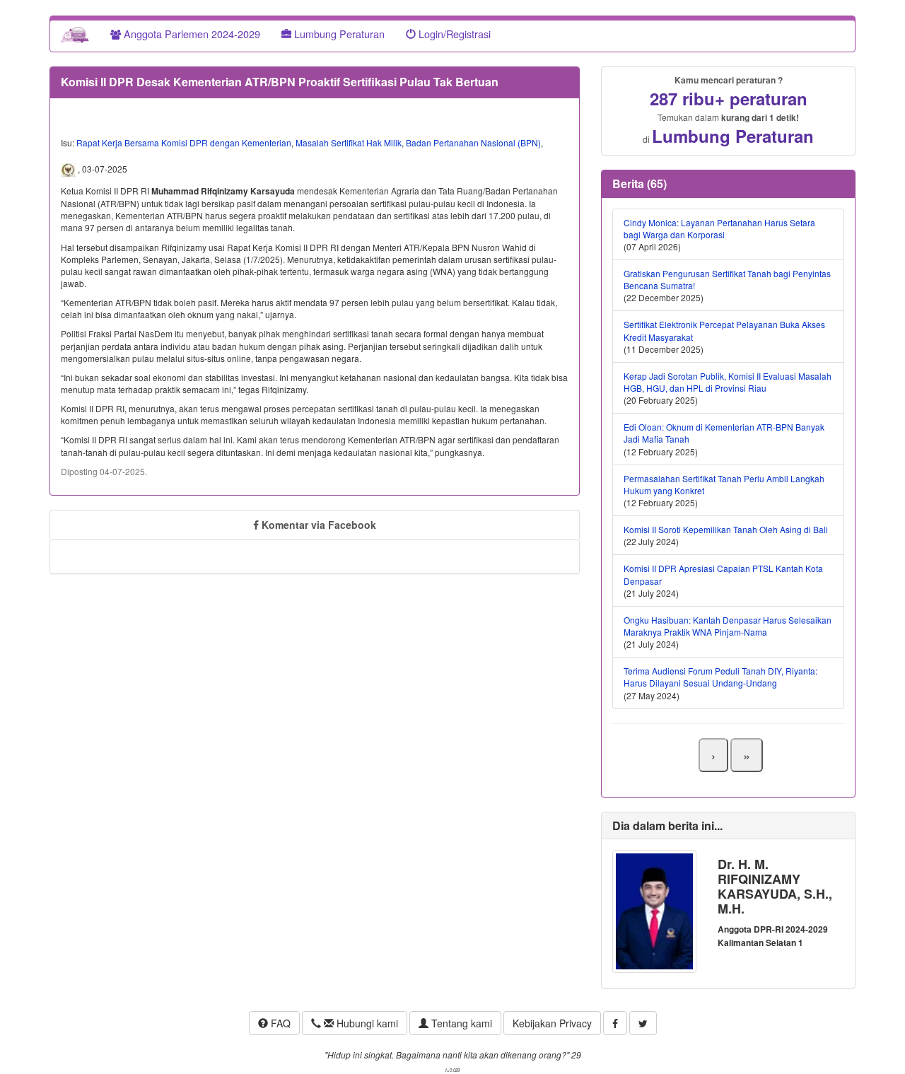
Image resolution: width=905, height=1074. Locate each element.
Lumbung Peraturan (338, 33)
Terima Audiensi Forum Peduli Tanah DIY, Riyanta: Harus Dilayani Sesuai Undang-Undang (720, 677)
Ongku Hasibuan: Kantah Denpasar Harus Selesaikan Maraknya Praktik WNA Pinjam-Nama (727, 626)
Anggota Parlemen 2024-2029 (190, 33)
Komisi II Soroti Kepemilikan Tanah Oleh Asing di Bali (726, 529)
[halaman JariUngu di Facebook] (615, 1023)
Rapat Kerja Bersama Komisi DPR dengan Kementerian (183, 142)
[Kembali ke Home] (75, 34)
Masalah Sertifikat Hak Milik (349, 142)
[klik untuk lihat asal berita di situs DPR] (69, 169)
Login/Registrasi (453, 33)
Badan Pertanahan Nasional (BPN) (473, 142)
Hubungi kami (366, 1023)
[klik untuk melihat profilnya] (654, 910)
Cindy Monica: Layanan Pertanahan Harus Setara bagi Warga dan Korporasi (719, 228)
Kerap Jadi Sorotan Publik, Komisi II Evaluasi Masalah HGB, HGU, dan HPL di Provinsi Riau (727, 382)
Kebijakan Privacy (552, 1023)
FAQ (279, 1023)
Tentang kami (460, 1023)
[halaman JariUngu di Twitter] (643, 1023)
